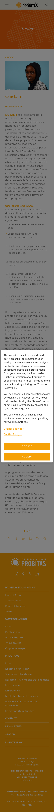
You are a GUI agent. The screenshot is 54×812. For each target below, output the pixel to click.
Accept (27, 457)
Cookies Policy (12, 434)
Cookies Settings (13, 428)
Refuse (27, 446)
